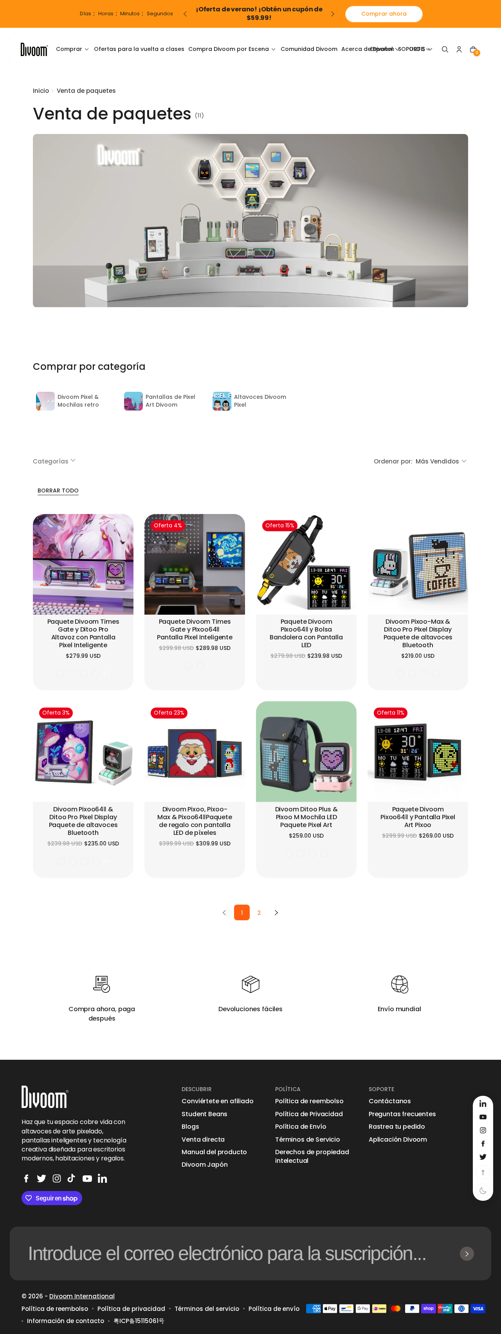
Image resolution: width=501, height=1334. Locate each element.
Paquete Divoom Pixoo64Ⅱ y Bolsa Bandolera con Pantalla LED (306, 634)
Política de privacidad (131, 1309)
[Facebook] (26, 1178)
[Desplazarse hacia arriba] (483, 1172)
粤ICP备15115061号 (139, 1321)
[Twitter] (41, 1178)
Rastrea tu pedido (397, 1126)
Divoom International (82, 1296)
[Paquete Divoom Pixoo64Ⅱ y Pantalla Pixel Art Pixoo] (418, 751)
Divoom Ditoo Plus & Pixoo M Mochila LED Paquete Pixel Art (306, 817)
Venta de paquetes (86, 91)
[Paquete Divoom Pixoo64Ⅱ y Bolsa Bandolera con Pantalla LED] (306, 564)
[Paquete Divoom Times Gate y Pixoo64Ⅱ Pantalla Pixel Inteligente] (194, 564)
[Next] (276, 912)
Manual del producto (214, 1152)
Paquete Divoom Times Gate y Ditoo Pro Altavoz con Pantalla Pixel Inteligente (83, 634)
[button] (445, 49)
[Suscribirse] (467, 1253)
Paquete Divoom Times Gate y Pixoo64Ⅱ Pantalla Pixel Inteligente (194, 630)
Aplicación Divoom (398, 1139)
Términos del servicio (207, 1309)
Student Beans (204, 1114)
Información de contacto (65, 1321)
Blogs (190, 1126)
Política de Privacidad (308, 1114)
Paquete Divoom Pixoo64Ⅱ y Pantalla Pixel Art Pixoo (417, 817)
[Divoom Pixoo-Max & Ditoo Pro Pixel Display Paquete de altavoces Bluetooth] (418, 564)
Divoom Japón (204, 1164)
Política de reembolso (309, 1101)
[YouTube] (87, 1178)
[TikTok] (72, 1178)
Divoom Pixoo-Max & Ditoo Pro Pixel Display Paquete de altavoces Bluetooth (418, 634)
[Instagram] (56, 1178)
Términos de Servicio (307, 1139)
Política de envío (274, 1309)
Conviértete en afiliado (217, 1101)
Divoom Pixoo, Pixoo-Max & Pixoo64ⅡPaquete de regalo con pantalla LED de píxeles (194, 821)
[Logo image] (34, 49)
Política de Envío (300, 1126)
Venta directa (203, 1139)
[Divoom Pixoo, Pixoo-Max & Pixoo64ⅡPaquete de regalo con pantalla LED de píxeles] (194, 751)
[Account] (459, 49)
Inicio (41, 91)
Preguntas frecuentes (402, 1114)
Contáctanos (390, 1101)
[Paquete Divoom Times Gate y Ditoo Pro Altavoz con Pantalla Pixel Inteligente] (83, 564)
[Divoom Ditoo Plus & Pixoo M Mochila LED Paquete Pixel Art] (306, 751)
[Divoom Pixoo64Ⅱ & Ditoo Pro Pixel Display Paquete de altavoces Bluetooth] (83, 751)
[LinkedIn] (102, 1178)
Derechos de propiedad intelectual (312, 1156)
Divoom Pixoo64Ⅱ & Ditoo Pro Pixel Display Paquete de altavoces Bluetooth (83, 821)
